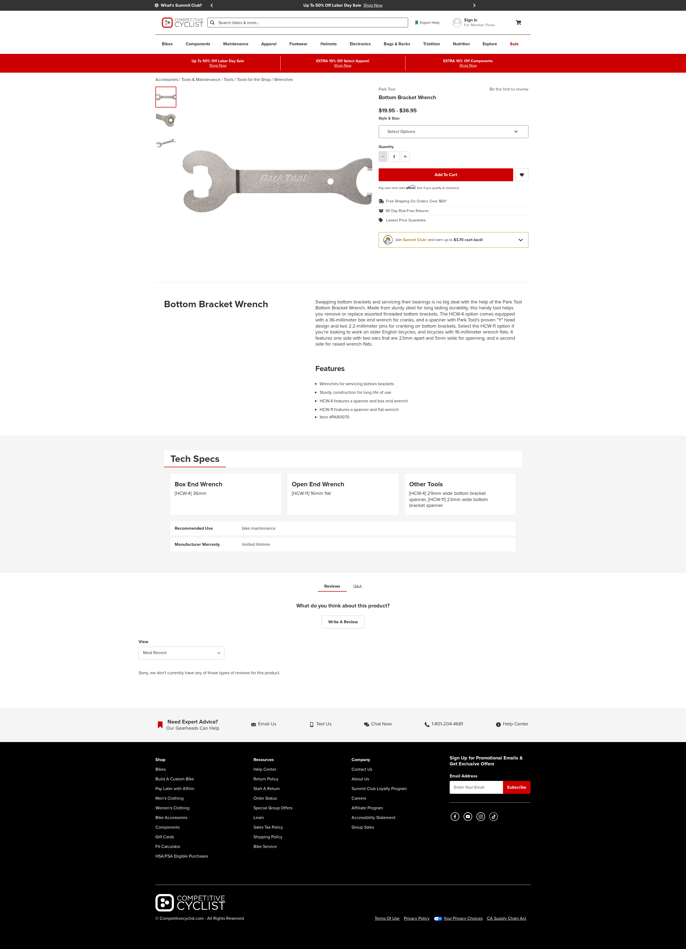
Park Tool (387, 89)
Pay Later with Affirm (174, 788)
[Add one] (405, 156)
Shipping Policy (267, 837)
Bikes (160, 769)
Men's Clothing (169, 798)
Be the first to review (509, 89)
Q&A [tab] (357, 586)
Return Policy (265, 779)
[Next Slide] (474, 5)
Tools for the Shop (254, 79)
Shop (160, 760)
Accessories (166, 79)
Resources (263, 760)
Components (167, 827)
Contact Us (362, 769)
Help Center (264, 769)
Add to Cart (446, 175)
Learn (258, 817)
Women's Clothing (172, 808)
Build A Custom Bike (174, 779)
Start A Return (266, 788)
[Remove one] (383, 156)
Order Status (265, 798)
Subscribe (516, 787)
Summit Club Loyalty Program (379, 788)
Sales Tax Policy (268, 827)
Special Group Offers (272, 808)
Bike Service (265, 846)
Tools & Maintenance (200, 79)
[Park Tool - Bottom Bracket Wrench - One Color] (165, 97)
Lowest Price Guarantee (406, 220)
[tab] (195, 458)
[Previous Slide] (211, 5)
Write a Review (343, 622)
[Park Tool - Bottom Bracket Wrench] (165, 120)
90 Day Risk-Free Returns (407, 211)
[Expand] (520, 240)
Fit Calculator (167, 846)
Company (361, 760)
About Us (360, 779)
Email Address (464, 776)
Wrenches (283, 79)
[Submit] (212, 22)
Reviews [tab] (332, 586)
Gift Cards (164, 837)
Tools (228, 79)
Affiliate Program (367, 808)
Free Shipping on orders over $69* (416, 201)
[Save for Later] (521, 174)
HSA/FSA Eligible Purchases (181, 856)
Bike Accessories (171, 817)
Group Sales (363, 827)
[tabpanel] (343, 512)
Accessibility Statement (374, 817)
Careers (359, 798)
